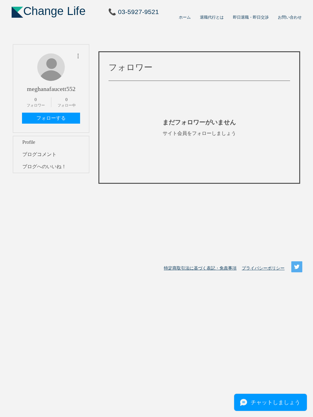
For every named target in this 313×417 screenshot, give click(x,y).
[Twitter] (296, 266)
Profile (28, 142)
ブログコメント (39, 154)
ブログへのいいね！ (44, 166)
